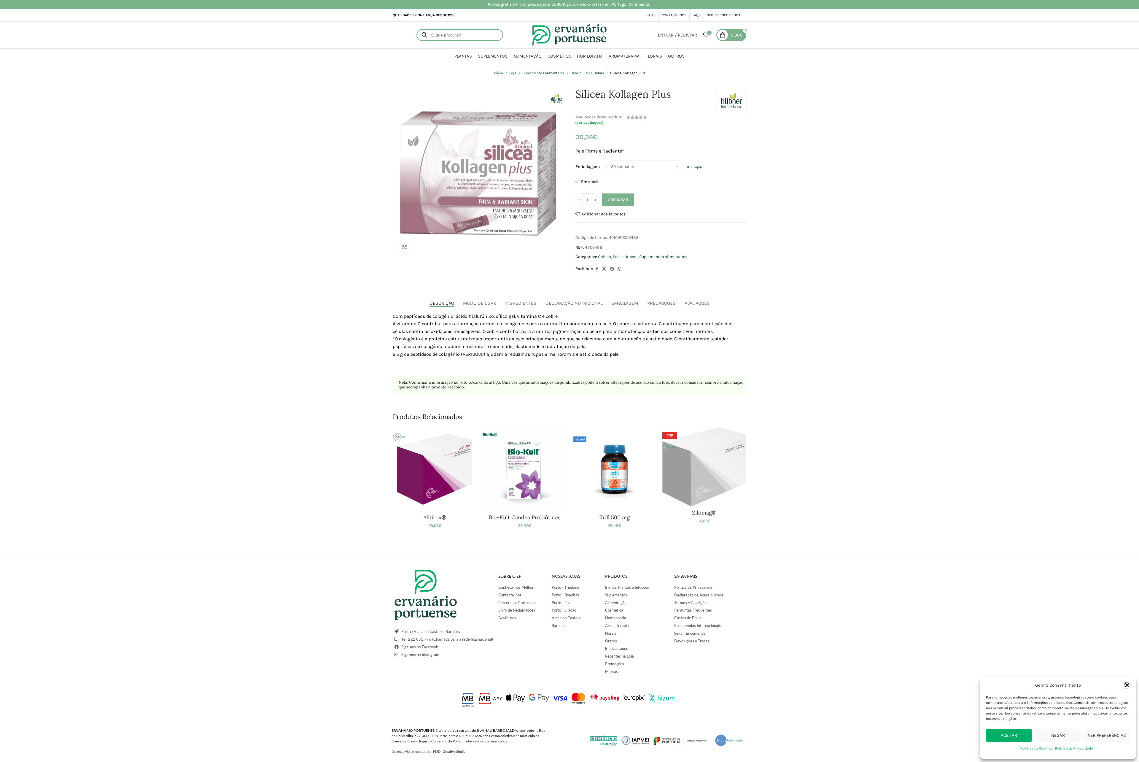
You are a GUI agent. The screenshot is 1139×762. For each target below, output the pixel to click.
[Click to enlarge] (404, 247)
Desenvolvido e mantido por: (428, 751)
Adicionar (618, 199)
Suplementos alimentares (543, 73)
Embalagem (587, 166)
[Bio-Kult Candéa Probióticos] (525, 469)
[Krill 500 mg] (614, 469)
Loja (512, 73)
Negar (1058, 735)
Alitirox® (434, 517)
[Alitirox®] (435, 469)
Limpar (696, 167)
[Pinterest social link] (612, 269)
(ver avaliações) (589, 122)
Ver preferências (1107, 735)
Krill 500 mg (614, 517)
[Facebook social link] (596, 269)
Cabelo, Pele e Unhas (587, 73)
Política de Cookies (1036, 748)
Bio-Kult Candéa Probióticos (524, 517)
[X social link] (604, 269)
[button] (1127, 685)
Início (498, 73)
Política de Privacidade (1074, 748)
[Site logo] (569, 34)
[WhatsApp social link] (619, 269)
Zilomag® (704, 512)
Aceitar (1009, 735)
